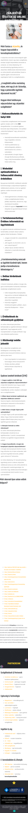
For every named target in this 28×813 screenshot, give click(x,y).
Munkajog (8, 748)
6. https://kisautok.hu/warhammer (11, 589)
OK (14, 811)
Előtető (7, 738)
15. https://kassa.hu (8, 614)
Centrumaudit (9, 682)
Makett (7, 767)
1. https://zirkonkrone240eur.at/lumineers (12, 572)
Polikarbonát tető (10, 733)
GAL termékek (9, 703)
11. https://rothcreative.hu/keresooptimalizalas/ (13, 601)
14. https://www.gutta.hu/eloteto (10, 611)
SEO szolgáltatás (10, 746)
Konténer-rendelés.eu (11, 677)
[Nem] (26, 808)
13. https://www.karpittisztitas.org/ (11, 609)
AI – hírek (8, 741)
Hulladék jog (8, 743)
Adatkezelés (8, 689)
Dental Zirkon (9, 684)
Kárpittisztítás (9, 769)
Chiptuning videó (10, 717)
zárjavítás (16, 47)
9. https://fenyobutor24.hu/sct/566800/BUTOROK (13, 597)
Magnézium (8, 700)
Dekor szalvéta (9, 715)
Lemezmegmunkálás (11, 720)
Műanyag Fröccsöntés (11, 712)
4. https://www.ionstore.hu (9, 582)
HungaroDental (9, 687)
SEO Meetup (8, 764)
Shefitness (8, 710)
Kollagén (7, 753)
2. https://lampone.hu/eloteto (10, 575)
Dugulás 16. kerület (10, 750)
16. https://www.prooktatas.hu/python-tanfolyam (13, 616)
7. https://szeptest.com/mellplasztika (11, 592)
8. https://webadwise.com (9, 594)
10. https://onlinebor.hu (8, 599)
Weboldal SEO (9, 774)
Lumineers (8, 708)
